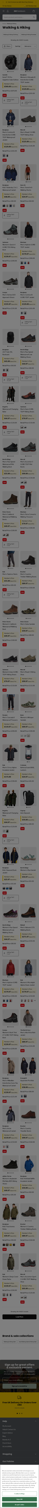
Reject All (19, 1499)
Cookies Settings (19, 1494)
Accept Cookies (19, 1504)
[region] (19, 1486)
